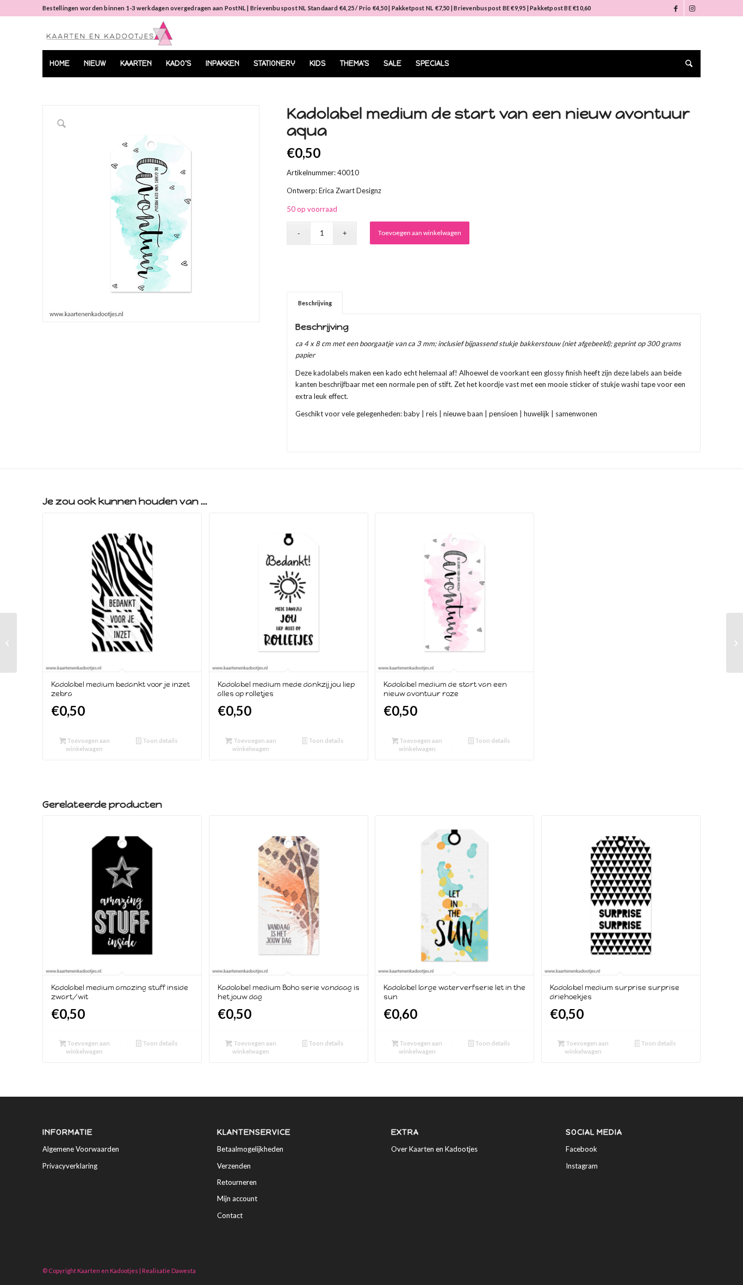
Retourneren (237, 1182)
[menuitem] (59, 63)
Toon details (159, 740)
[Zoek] (685, 63)
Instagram (582, 1165)
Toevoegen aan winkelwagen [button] (88, 744)
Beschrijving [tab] (315, 302)
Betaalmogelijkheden (250, 1149)
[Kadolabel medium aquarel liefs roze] (734, 643)
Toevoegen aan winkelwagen (419, 233)
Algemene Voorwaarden (80, 1149)
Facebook (581, 1149)
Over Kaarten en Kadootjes (434, 1149)
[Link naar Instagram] (692, 8)
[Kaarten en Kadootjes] (109, 33)
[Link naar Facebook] (676, 8)
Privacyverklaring (69, 1165)
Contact (230, 1215)
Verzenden (234, 1165)
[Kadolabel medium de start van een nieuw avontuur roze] (8, 643)
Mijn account (237, 1198)
